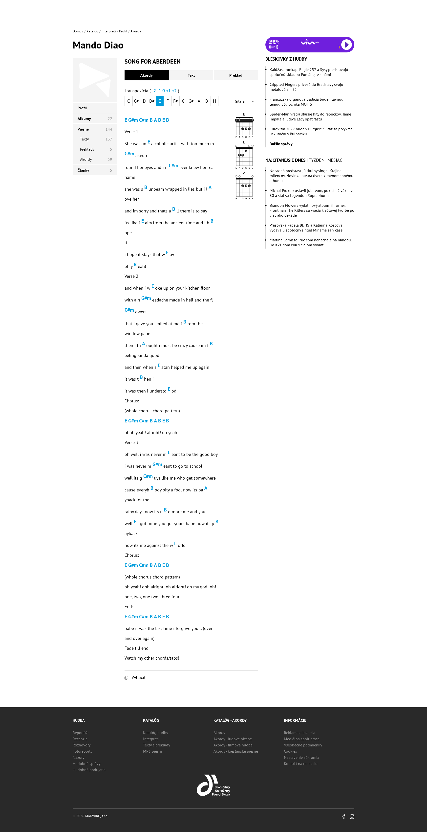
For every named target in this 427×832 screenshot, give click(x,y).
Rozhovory (81, 744)
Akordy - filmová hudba (233, 744)
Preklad (235, 75)
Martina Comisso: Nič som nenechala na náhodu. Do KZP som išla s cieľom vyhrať (310, 242)
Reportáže (81, 732)
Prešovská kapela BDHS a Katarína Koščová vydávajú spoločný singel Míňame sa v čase (306, 227)
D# (152, 101)
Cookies (290, 751)
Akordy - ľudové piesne (233, 738)
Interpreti (109, 31)
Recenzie (80, 738)
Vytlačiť (138, 677)
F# (175, 101)
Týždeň (316, 160)
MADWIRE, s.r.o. (96, 816)
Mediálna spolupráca (302, 738)
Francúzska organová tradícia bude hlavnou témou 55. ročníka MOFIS (306, 102)
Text (191, 75)
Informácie (295, 720)
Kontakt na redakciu (301, 763)
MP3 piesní (152, 751)
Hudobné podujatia (89, 769)
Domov (78, 31)
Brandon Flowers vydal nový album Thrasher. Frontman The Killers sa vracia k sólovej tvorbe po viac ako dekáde (312, 210)
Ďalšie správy (281, 143)
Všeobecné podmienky (303, 744)
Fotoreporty (82, 751)
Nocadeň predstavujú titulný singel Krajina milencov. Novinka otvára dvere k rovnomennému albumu (311, 175)
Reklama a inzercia (299, 732)
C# (136, 101)
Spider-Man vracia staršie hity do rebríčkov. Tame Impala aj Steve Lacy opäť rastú (310, 116)
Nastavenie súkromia (301, 757)
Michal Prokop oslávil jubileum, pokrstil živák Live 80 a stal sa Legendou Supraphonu (312, 193)
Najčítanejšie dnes (285, 160)
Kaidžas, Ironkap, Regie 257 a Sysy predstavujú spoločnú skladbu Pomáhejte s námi (309, 72)
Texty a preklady (156, 744)
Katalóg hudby (155, 732)
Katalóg (92, 31)
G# (191, 101)
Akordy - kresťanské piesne (236, 751)
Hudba (79, 720)
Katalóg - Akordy (230, 720)
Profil (123, 31)
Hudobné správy (86, 763)
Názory (78, 757)
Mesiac (334, 160)
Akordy (135, 31)
